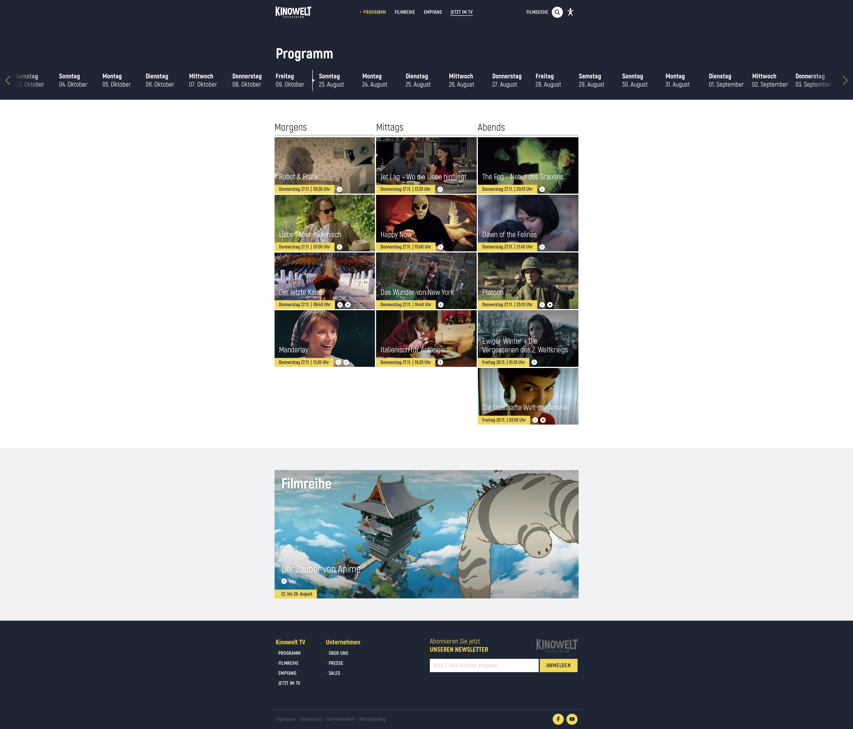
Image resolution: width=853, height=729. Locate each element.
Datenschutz (311, 719)
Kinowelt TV (290, 642)
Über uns (338, 653)
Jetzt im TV (289, 683)
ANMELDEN (558, 665)
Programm (374, 12)
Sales (334, 673)
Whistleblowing (372, 719)
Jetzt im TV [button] (461, 12)
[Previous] (7, 80)
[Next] (845, 80)
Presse (336, 663)
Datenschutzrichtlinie (542, 695)
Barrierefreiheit (341, 719)
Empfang (433, 12)
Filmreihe (405, 12)
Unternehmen (343, 642)
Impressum (286, 719)
